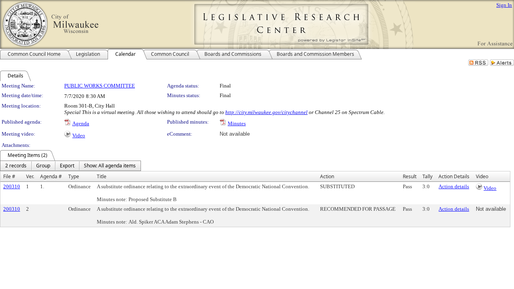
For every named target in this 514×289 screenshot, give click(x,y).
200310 (11, 186)
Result (409, 176)
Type (73, 176)
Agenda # (51, 176)
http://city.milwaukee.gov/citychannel (266, 112)
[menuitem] (15, 166)
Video (78, 135)
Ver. (30, 176)
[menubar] (70, 166)
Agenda (80, 123)
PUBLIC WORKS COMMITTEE (99, 86)
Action (327, 176)
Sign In (504, 5)
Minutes (237, 123)
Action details (454, 186)
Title (101, 176)
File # (9, 176)
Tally (427, 176)
